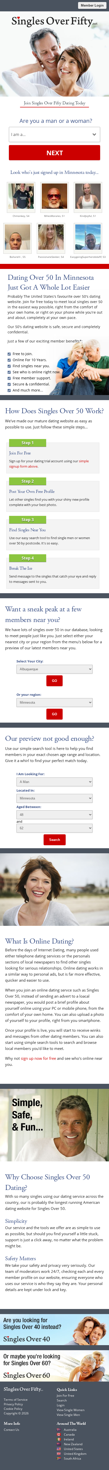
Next (54, 152)
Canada (69, 1434)
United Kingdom (75, 1454)
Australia (70, 1430)
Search (54, 840)
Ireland (69, 1439)
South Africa (72, 1458)
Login (60, 1405)
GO (54, 681)
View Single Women (70, 1410)
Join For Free (65, 1395)
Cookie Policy (13, 1409)
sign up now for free (38, 1058)
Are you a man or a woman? (56, 120)
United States (73, 1449)
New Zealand (73, 1444)
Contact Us (11, 1430)
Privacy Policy (13, 1404)
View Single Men (68, 1415)
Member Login (92, 5)
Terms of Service (16, 1399)
